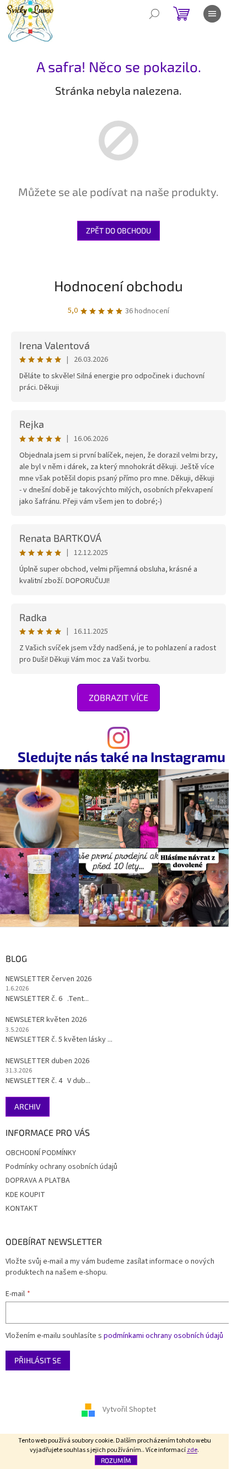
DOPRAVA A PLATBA (38, 1180)
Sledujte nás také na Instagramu (121, 757)
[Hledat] (154, 14)
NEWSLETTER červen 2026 (48, 979)
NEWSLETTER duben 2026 (47, 1061)
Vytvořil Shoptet (129, 1409)
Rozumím (116, 1460)
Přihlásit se (37, 1360)
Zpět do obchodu (118, 230)
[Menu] (212, 14)
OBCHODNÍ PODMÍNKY (41, 1152)
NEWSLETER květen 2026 (46, 1020)
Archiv (27, 1106)
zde (192, 1450)
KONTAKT (22, 1208)
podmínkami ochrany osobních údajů (163, 1335)
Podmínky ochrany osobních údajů (61, 1166)
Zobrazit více (118, 697)
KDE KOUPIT (25, 1194)
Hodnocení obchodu (118, 285)
